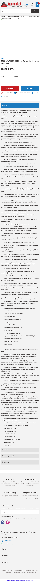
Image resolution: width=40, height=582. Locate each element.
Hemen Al (30, 88)
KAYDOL (34, 512)
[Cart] (37, 4)
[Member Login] (32, 4)
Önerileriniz (5, 462)
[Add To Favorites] (6, 93)
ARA (35, 11)
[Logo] (14, 4)
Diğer (2, 58)
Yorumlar (5, 450)
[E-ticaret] (19, 580)
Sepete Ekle (10, 88)
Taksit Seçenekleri (8, 456)
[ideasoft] (10, 581)
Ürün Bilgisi (5, 105)
